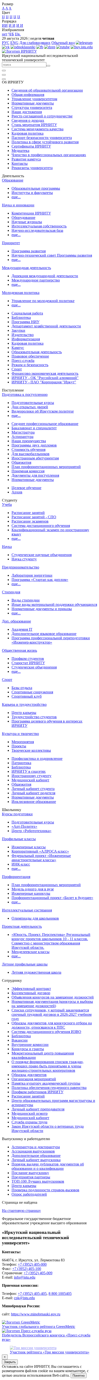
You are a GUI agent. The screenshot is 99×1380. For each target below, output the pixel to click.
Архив (17, 492)
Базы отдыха (22, 688)
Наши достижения (27, 112)
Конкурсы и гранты (28, 1049)
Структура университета (32, 107)
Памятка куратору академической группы (46, 1083)
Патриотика (21, 763)
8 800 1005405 (60, 1294)
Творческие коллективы (31, 750)
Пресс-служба (23, 361)
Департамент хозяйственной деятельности (46, 326)
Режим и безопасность (30, 365)
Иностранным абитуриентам (35, 458)
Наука (7, 547)
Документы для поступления (35, 475)
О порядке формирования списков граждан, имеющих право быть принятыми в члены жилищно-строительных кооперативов (48, 1066)
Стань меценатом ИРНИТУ (34, 125)
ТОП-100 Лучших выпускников (38, 1181)
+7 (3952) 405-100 (26, 1269)
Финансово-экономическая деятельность (45, 373)
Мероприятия (23, 742)
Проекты (19, 746)
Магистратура (23, 432)
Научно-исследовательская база (37, 230)
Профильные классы (19, 839)
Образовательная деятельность (37, 352)
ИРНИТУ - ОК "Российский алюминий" (45, 378)
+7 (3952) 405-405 (32, 1294)
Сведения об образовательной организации (47, 90)
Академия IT (22, 629)
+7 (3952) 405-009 (38, 1273)
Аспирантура (22, 437)
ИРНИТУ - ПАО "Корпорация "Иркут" (44, 382)
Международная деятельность (26, 268)
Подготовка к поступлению (25, 394)
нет (4, 34)
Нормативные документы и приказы (42, 609)
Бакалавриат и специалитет (34, 428)
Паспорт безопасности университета (42, 138)
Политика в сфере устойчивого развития (45, 142)
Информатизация (26, 339)
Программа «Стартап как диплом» (40, 580)
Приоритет (11, 243)
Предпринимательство (20, 567)
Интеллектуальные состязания (27, 910)
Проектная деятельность (22, 926)
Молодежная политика (20, 293)
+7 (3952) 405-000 (32, 1264)
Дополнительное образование (36, 1156)
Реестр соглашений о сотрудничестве (42, 116)
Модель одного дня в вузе (33, 889)
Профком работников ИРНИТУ (37, 1092)
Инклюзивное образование (34, 802)
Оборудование (23, 217)
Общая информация (28, 95)
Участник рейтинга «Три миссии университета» (49, 1352)
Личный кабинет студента (33, 789)
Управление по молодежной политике (43, 301)
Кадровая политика (27, 133)
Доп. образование (16, 621)
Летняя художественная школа (36, 972)
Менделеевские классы (31, 952)
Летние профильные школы (25, 964)
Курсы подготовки (17, 814)
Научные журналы (27, 222)
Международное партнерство (36, 280)
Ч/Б (11, 34)
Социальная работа (27, 313)
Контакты (20, 163)
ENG (14, 43)
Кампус (18, 348)
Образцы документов (29, 1075)
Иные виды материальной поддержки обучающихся (54, 604)
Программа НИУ (25, 322)
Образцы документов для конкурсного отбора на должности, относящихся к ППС (52, 1025)
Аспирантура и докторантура (36, 1147)
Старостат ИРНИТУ (28, 663)
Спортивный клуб (27, 696)
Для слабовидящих (34, 43)
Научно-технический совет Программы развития (52, 255)
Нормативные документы (33, 103)
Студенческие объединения (34, 667)
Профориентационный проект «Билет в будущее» (52, 898)
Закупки (18, 330)
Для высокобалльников (31, 454)
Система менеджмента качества (37, 129)
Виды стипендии (26, 600)
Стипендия (11, 592)
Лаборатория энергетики (32, 575)
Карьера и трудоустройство (24, 704)
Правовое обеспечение (30, 356)
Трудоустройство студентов (34, 717)
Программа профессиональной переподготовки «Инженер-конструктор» (51, 640)
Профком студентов (28, 659)
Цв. (18, 34)
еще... (16, 197)
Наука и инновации (18, 205)
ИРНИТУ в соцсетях (29, 771)
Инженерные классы (29, 847)
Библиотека (21, 317)
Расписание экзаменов (30, 521)
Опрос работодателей (29, 1194)
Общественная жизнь (19, 650)
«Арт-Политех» (24, 826)
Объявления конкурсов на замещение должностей (53, 997)
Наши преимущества (29, 441)
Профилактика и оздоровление (37, 758)
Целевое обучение (26, 488)
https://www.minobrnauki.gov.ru (35, 1314)
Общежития (21, 462)
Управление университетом (34, 99)
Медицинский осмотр (30, 1113)
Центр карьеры (24, 713)
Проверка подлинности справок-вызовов (45, 1190)
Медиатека (20, 151)
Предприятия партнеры (31, 1177)
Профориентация (16, 877)
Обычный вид (63, 43)
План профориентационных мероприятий (46, 467)
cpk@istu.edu (24, 1298)
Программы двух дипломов (34, 445)
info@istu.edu (24, 1277)
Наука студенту (24, 559)
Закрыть (10, 1362)
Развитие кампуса (26, 159)
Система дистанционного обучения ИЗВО (46, 1032)
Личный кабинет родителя (33, 793)
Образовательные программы (36, 188)
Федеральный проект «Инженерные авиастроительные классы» (41, 858)
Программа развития (29, 251)
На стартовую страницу (21, 1211)
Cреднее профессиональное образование (45, 424)
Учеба (7, 504)
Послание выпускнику (30, 1173)
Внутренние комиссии (30, 1045)
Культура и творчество (20, 734)
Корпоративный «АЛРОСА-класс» (40, 851)
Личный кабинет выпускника (36, 1160)
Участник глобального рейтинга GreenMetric (38, 1327)
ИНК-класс (21, 864)
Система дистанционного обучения (41, 526)
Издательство (23, 335)
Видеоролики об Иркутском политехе (43, 411)
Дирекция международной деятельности (45, 276)
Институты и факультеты (32, 193)
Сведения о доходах (28, 120)
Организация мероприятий (34, 1079)
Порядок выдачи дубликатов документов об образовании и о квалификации (48, 1166)
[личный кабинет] (4, 70)
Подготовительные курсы (33, 403)
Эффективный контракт (31, 989)
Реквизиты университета (32, 168)
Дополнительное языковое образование (44, 634)
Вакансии (20, 1040)
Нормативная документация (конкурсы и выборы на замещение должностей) (52, 1003)
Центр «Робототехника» (31, 831)
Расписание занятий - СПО (34, 517)
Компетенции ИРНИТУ (31, 213)
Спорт (17, 369)
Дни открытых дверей (30, 407)
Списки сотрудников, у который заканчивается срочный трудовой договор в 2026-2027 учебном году (52, 1014)
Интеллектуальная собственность (39, 226)
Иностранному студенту (31, 776)
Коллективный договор (31, 993)
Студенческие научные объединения (42, 555)
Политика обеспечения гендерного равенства (49, 1088)
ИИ (5, 25)
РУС (5, 43)
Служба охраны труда (29, 1122)
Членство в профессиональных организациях (49, 155)
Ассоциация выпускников (33, 1151)
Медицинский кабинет (30, 780)
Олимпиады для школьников (35, 918)
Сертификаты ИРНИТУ (31, 146)
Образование (12, 180)
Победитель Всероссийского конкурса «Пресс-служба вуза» (46, 1337)
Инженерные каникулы (31, 893)
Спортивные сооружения (32, 692)
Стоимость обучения (28, 449)
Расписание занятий (28, 513)
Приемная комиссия (28, 471)
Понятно (79, 1375)
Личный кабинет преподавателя (38, 1109)
